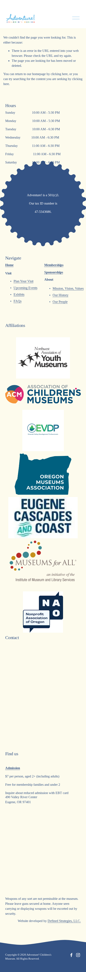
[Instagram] (78, 955)
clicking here (59, 74)
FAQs (18, 301)
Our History (60, 295)
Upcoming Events (25, 288)
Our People (60, 301)
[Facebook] (71, 955)
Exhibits (19, 294)
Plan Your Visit (23, 281)
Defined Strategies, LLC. (64, 921)
